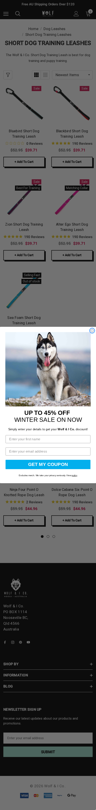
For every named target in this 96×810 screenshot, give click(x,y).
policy (74, 475)
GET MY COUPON (48, 464)
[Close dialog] (92, 330)
